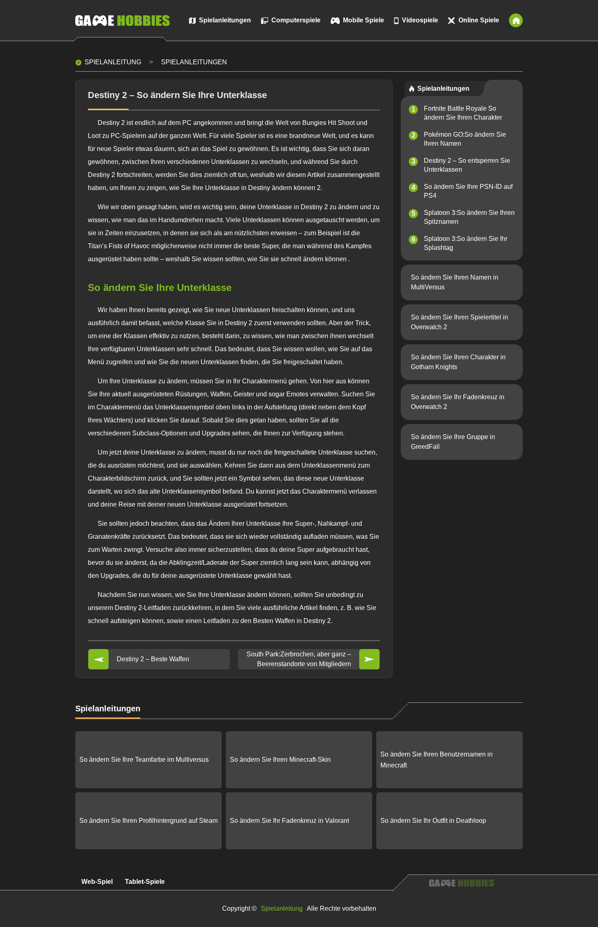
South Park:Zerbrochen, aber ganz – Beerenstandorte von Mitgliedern (299, 659)
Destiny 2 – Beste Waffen (153, 659)
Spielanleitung (113, 62)
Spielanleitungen (194, 62)
